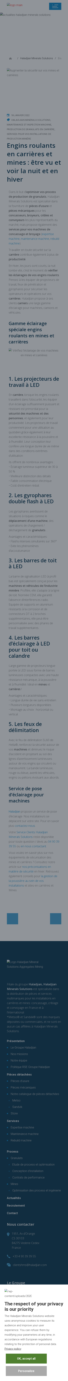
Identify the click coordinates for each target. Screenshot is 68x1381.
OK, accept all (26, 1358)
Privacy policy (13, 1348)
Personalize (26, 1371)
